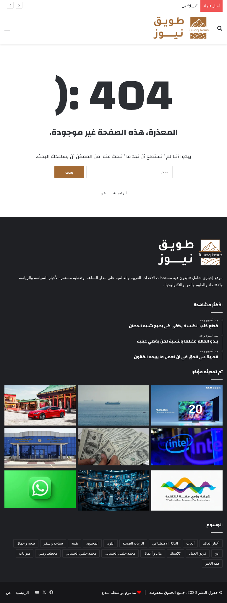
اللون (110, 543)
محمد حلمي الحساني (81, 553)
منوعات (24, 553)
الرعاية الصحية (133, 543)
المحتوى (92, 543)
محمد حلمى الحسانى (120, 553)
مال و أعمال (153, 553)
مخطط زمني (47, 553)
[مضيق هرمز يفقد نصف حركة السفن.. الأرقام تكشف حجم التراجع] (113, 405)
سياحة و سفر (53, 543)
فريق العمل (197, 553)
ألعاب (190, 543)
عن (103, 192)
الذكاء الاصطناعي (165, 543)
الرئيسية (120, 192)
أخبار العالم (211, 543)
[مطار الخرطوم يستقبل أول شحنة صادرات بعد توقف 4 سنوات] (40, 448)
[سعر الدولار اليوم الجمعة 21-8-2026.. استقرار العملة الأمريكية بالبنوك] (113, 446)
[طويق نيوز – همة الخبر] (181, 28)
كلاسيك (175, 553)
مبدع (106, 592)
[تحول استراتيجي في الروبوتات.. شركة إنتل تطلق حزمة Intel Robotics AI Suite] (187, 446)
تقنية (74, 543)
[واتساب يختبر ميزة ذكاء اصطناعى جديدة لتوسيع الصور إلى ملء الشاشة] (40, 489)
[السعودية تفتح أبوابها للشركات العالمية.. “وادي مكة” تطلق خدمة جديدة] (187, 490)
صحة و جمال (26, 543)
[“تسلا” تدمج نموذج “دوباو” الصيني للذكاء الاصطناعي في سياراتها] (40, 405)
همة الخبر (212, 563)
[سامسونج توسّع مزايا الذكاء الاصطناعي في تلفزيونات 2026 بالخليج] (187, 405)
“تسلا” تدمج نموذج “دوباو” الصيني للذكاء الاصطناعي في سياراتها (145, 6)
